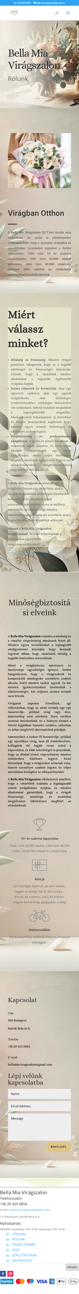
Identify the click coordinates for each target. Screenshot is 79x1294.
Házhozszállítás (39, 930)
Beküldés (58, 1147)
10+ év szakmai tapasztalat (39, 839)
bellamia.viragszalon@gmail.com (29, 1209)
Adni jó (39, 879)
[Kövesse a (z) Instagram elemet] (10, 1274)
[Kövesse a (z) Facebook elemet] (3, 1274)
